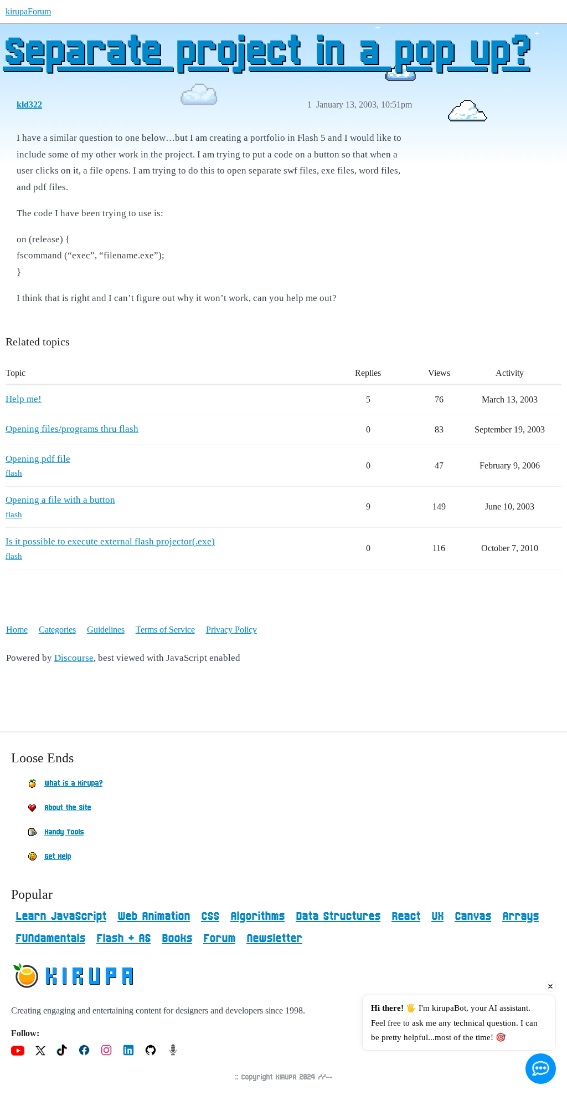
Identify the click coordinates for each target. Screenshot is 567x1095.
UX (437, 916)
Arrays (520, 916)
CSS (210, 916)
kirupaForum (28, 11)
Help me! (24, 399)
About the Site (67, 807)
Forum (219, 938)
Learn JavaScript (61, 916)
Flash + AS (123, 938)
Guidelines (106, 629)
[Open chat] (540, 1068)
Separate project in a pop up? (266, 53)
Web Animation (153, 916)
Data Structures (338, 916)
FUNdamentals (50, 938)
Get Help (57, 856)
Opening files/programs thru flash (72, 429)
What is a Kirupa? (73, 783)
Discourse (74, 658)
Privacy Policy (231, 629)
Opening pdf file (38, 459)
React (405, 916)
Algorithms (257, 916)
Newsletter (274, 938)
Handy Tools (64, 832)
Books (177, 938)
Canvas (473, 916)
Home (17, 629)
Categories (57, 629)
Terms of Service (165, 629)
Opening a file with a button (60, 500)
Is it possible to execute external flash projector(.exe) (110, 541)
